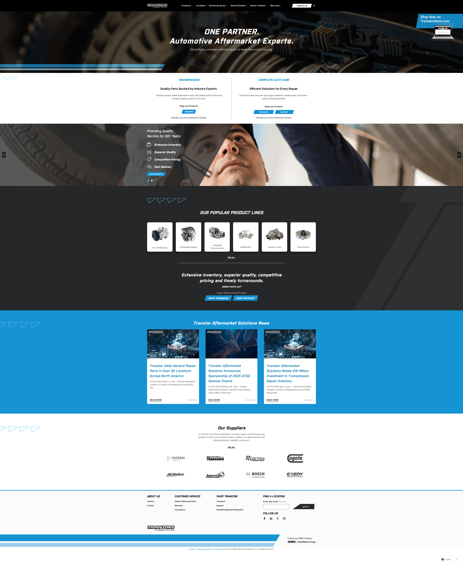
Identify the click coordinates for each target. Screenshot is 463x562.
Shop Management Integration (230, 510)
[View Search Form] (314, 5)
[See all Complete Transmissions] (217, 237)
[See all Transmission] (303, 237)
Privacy (192, 549)
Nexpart (220, 506)
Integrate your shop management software (189, 117)
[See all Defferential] (246, 237)
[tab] (148, 180)
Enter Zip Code (274, 501)
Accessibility (219, 549)
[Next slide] (459, 155)
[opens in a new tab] (301, 542)
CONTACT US (301, 6)
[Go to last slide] (4, 155)
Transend (221, 501)
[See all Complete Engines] (188, 237)
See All (231, 257)
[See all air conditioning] (160, 237)
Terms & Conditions (204, 549)
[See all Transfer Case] (274, 237)
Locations (201, 5)
